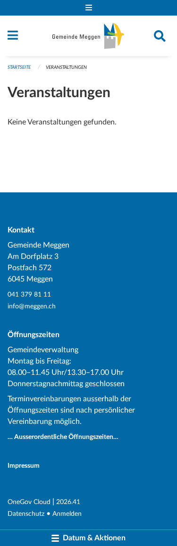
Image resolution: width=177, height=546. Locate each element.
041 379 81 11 (29, 294)
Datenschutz (26, 513)
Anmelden (67, 513)
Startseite (19, 67)
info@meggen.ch (32, 306)
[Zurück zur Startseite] (88, 36)
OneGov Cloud (29, 501)
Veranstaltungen (66, 67)
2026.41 (68, 501)
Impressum (24, 465)
